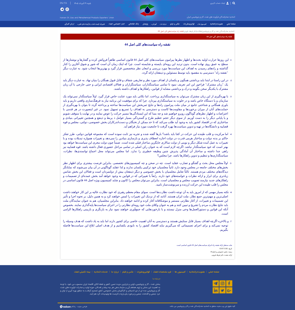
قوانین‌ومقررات (143, 272)
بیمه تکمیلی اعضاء (82, 272)
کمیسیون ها (180, 272)
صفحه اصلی (213, 272)
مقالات (199, 31)
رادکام (73, 306)
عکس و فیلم (127, 272)
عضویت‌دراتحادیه (197, 272)
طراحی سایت (82, 306)
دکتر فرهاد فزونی (190, 31)
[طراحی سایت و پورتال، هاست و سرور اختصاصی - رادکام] (65, 306)
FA (65, 3)
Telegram (62, 9)
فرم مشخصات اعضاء (162, 272)
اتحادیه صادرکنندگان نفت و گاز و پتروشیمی (218, 31)
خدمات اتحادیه (101, 272)
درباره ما (115, 272)
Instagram (67, 9)
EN (61, 3)
